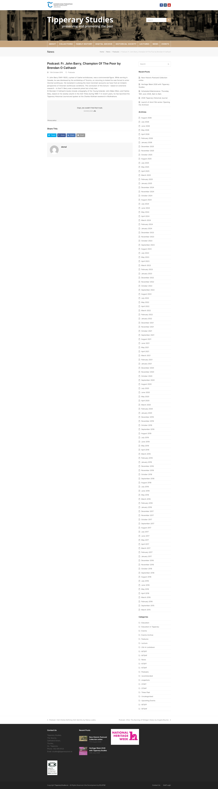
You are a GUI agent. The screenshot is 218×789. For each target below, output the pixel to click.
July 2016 (145, 581)
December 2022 (147, 278)
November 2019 (147, 421)
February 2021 (147, 360)
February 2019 (147, 458)
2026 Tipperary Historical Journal (154, 98)
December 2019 (147, 417)
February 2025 (147, 179)
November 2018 (147, 470)
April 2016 (145, 593)
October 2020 (146, 376)
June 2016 (145, 585)
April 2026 (145, 134)
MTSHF (144, 655)
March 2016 (146, 597)
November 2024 (147, 192)
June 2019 (145, 442)
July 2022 (145, 298)
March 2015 (146, 610)
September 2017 (147, 524)
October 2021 (146, 331)
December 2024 (147, 187)
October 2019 (146, 425)
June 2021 (145, 343)
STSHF (144, 688)
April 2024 (145, 216)
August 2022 (146, 294)
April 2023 (145, 261)
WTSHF (144, 709)
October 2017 (146, 519)
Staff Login (167, 785)
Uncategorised (147, 696)
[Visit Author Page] (54, 150)
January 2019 (146, 462)
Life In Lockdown (148, 647)
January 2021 (146, 364)
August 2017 (146, 528)
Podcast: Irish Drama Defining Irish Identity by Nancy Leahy (72, 720)
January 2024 (146, 228)
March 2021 (146, 355)
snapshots (145, 680)
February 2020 (147, 409)
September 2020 (148, 380)
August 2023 (146, 249)
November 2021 (147, 327)
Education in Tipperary (150, 627)
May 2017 (145, 540)
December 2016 (147, 560)
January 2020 (146, 413)
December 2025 (147, 146)
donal (64, 147)
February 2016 (147, 601)
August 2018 (146, 483)
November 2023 (147, 237)
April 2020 (145, 401)
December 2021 (147, 323)
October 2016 (146, 569)
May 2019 (145, 446)
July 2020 (145, 388)
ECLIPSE (102, 785)
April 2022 (145, 306)
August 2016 (146, 577)
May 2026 (145, 130)
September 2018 (147, 479)
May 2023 (145, 257)
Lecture (144, 643)
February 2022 (147, 315)
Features (144, 639)
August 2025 (146, 159)
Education (145, 623)
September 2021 (147, 335)
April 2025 (145, 171)
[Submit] (168, 64)
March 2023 (146, 265)
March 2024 (146, 220)
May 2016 (145, 589)
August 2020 (146, 384)
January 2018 (146, 507)
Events (144, 631)
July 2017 (145, 532)
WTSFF (144, 705)
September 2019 (147, 429)
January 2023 (146, 274)
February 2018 (147, 503)
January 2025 (146, 183)
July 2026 (145, 122)
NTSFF (144, 664)
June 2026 (145, 126)
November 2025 (147, 151)
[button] (52, 135)
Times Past (145, 692)
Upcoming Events (148, 701)
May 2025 (145, 167)
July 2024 (145, 204)
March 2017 (145, 548)
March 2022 (146, 310)
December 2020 (147, 368)
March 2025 (146, 175)
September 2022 (148, 290)
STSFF (143, 684)
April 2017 (145, 544)
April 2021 (145, 351)
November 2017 (147, 515)
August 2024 (146, 200)
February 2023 (147, 269)
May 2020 (145, 397)
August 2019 (146, 433)
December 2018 (147, 466)
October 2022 (146, 286)
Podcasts (71, 72)
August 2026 (146, 118)
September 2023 (148, 245)
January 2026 (146, 142)
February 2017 (146, 552)
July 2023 (145, 253)
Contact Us (156, 785)
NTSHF (144, 668)
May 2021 (145, 347)
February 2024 (147, 224)
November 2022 (147, 282)
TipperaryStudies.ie (61, 785)
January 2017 (146, 556)
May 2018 (145, 495)
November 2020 (147, 372)
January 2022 (146, 319)
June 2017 (145, 536)
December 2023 (147, 232)
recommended (147, 676)
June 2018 (145, 491)
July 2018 (145, 487)
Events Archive (147, 635)
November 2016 (147, 565)
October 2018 (146, 474)
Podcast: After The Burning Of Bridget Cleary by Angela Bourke (144, 720)
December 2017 (147, 511)
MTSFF (144, 651)
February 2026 (147, 138)
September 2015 (147, 606)
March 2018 (146, 499)
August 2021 (146, 339)
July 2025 (145, 163)
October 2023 (146, 241)
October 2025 (146, 155)
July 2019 (145, 437)
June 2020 (145, 392)
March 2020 (146, 405)
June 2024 (145, 208)
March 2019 (146, 454)
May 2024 (145, 212)
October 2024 (146, 196)
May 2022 (145, 302)
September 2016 (147, 573)
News (143, 660)
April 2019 (145, 450)
